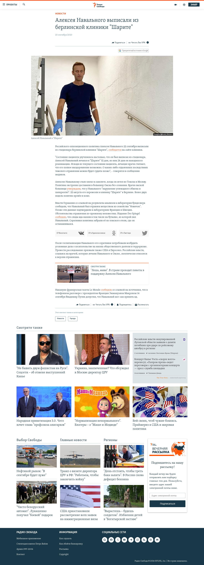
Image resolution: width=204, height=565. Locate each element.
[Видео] (176, 5)
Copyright (64, 554)
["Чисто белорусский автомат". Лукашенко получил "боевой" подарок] (37, 492)
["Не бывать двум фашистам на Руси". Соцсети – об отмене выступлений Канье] (44, 349)
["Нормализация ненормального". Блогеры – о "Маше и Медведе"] (102, 401)
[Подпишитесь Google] (104, 539)
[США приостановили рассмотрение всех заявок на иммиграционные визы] (80, 496)
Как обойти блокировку (71, 544)
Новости (60, 14)
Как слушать (65, 539)
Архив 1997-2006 (25, 549)
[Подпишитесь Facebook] (111, 539)
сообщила (106, 290)
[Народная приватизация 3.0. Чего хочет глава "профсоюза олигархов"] (44, 401)
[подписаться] (157, 539)
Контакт (21, 554)
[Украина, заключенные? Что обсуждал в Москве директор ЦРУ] (102, 349)
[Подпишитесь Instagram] (137, 539)
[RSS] (144, 539)
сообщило (60, 217)
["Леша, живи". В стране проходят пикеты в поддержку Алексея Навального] (73, 274)
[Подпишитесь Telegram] (131, 539)
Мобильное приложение (29, 539)
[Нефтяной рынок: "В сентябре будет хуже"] (37, 456)
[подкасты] (184, 5)
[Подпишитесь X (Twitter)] (117, 539)
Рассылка (64, 549)
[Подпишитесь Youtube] (124, 539)
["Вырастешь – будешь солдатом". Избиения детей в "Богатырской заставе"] (124, 496)
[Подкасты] (150, 539)
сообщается (115, 150)
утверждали (74, 189)
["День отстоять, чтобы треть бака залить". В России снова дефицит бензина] (124, 456)
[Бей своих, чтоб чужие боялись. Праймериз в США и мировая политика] (160, 401)
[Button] (118, 43)
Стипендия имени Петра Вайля (32, 544)
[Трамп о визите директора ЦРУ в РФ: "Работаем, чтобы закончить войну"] (80, 456)
